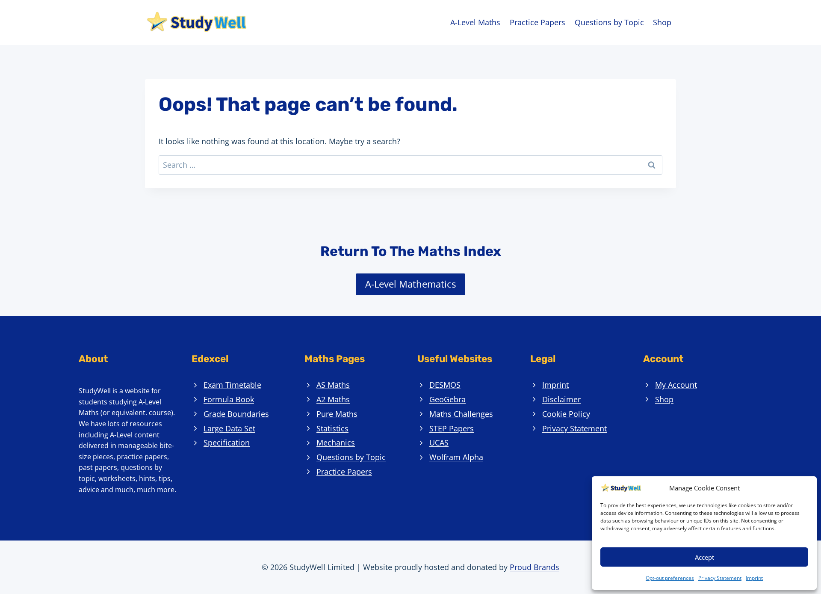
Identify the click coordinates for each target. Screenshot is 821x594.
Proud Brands (534, 567)
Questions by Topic (609, 22)
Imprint (754, 578)
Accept (704, 557)
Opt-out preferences (670, 578)
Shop (662, 22)
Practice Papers (537, 22)
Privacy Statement (719, 578)
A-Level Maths (475, 22)
